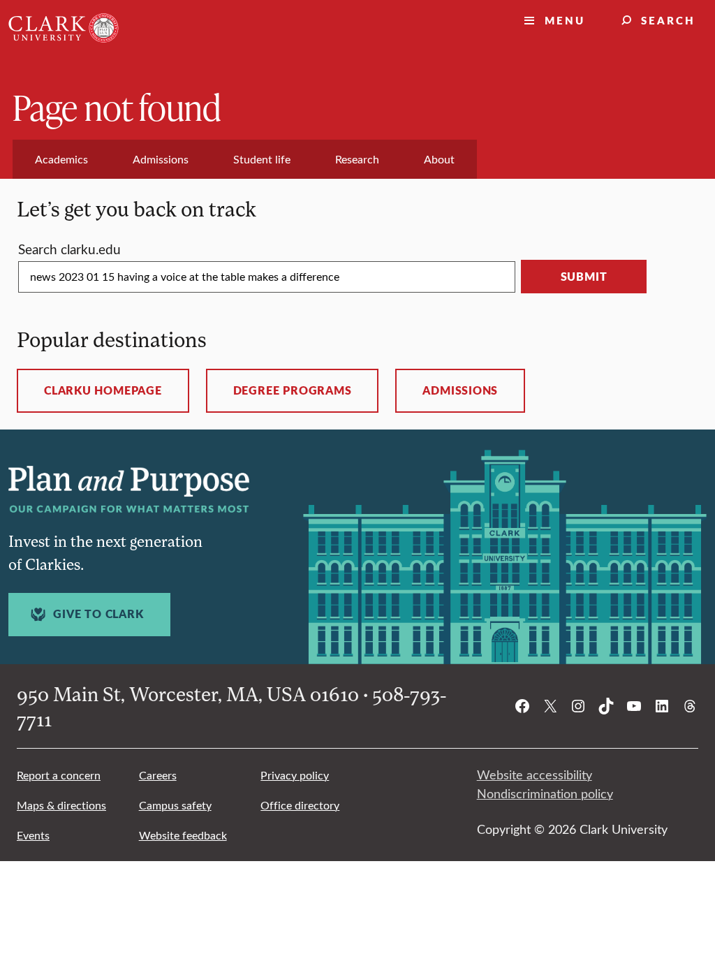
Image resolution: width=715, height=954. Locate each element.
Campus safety (175, 805)
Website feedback (183, 835)
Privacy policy (294, 775)
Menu (565, 20)
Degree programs (292, 390)
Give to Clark (98, 614)
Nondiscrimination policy (545, 793)
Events (33, 835)
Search (668, 20)
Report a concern (59, 775)
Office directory (299, 805)
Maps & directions (61, 805)
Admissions (460, 390)
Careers (158, 775)
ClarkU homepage (103, 390)
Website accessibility (534, 774)
